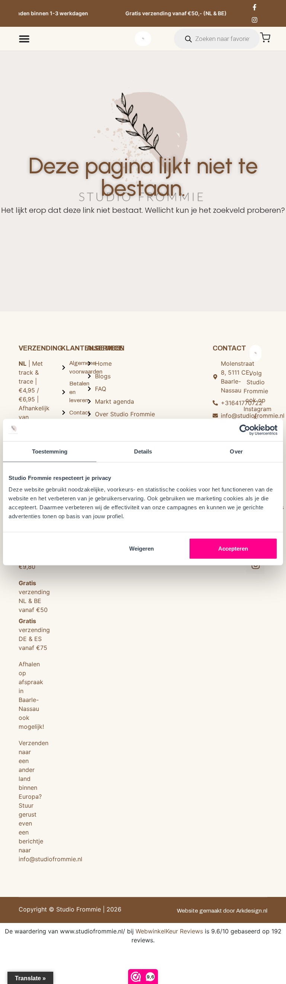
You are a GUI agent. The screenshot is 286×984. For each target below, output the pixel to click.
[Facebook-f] (254, 7)
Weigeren (141, 548)
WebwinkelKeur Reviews (169, 931)
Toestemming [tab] (49, 451)
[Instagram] (254, 19)
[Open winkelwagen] (265, 37)
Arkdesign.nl (251, 911)
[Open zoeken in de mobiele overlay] (217, 39)
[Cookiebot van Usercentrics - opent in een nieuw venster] (244, 429)
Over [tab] (236, 451)
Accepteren (233, 548)
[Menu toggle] (24, 38)
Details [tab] (143, 451)
